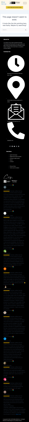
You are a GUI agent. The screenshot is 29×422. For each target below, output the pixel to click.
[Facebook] (10, 146)
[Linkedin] (12, 146)
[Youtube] (14, 146)
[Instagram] (16, 146)
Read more (18, 414)
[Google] (18, 146)
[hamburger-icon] (24, 3)
